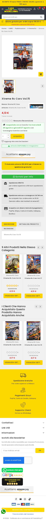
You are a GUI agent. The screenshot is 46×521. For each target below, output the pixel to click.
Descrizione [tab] (9, 224)
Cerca (41, 17)
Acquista (17, 136)
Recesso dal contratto (23, 510)
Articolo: (5, 108)
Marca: (4, 104)
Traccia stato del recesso (23, 514)
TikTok (30, 499)
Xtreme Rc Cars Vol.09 (12, 345)
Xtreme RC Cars (14, 104)
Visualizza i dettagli (13, 296)
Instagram (25, 499)
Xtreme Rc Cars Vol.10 (33, 345)
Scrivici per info (24, 176)
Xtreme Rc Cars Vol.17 (33, 278)
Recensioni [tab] (8, 229)
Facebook (16, 499)
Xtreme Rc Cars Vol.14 (12, 278)
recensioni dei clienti (12, 481)
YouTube (21, 499)
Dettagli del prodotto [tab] (29, 224)
